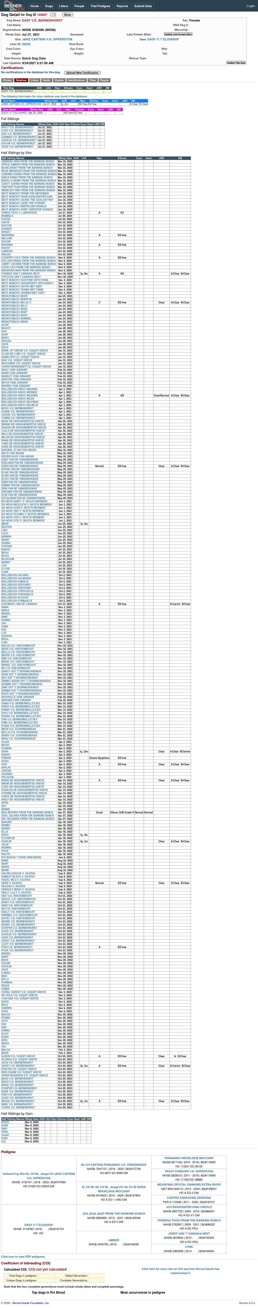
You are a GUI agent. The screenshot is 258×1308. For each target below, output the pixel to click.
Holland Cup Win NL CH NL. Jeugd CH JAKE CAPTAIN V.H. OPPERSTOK (39, 1176)
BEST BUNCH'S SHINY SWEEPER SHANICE (27, 209)
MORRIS (7, 536)
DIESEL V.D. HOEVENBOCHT (19, 899)
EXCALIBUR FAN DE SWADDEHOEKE (24, 498)
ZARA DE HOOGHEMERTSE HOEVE (23, 446)
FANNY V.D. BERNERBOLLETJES (21, 709)
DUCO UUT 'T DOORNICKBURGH (21, 693)
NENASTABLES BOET (14, 312)
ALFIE (5, 325)
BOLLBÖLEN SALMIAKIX (16, 578)
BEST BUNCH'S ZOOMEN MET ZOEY (23, 292)
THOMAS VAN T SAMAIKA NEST (21, 273)
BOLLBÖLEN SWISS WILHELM (20, 405)
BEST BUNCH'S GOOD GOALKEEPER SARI (27, 196)
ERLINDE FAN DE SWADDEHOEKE (22, 491)
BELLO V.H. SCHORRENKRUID (20, 732)
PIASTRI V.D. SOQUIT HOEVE (19, 1069)
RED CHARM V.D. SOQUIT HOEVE (22, 1072)
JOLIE (5, 844)
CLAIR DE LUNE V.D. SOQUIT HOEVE (24, 353)
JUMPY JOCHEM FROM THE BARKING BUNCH (29, 264)
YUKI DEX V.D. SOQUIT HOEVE (20, 998)
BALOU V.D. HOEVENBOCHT (18, 645)
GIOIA (5, 761)
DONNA (6, 620)
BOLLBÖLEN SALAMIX (15, 575)
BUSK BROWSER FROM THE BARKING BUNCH (29, 171)
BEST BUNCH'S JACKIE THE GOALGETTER (27, 199)
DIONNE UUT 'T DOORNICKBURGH (22, 684)
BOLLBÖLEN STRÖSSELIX (17, 591)
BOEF (5, 956)
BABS (5, 860)
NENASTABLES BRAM (15, 321)
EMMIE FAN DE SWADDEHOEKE (21, 485)
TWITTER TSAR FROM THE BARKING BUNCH (28, 187)
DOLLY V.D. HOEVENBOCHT (18, 911)
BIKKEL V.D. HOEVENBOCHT (19, 665)
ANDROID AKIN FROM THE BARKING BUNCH (28, 161)
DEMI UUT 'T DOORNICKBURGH (20, 674)
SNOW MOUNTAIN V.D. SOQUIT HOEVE (25, 1075)
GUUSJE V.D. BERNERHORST (19, 140)
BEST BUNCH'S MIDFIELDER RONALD (24, 206)
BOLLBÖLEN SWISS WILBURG (20, 395)
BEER (5, 523)
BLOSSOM (8, 559)
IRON (5, 1131)
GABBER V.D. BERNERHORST (19, 137)
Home (34, 6)
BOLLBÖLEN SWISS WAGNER (19, 389)
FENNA (6, 1017)
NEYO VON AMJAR (13, 453)
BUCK (5, 960)
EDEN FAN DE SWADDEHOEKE (20, 466)
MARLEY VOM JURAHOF (16, 376)
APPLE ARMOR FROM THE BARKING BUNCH (28, 164)
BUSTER (7, 527)
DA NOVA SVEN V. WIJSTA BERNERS (24, 507)
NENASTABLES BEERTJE (17, 299)
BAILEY (6, 328)
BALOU (6, 1014)
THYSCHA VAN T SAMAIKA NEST (21, 276)
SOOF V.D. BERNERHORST (18, 146)
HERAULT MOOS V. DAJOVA (18, 889)
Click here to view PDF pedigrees (23, 1257)
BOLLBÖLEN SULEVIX (15, 597)
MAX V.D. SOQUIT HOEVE (17, 360)
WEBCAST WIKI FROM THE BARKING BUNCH (28, 190)
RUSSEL (7, 341)
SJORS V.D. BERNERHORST (18, 1107)
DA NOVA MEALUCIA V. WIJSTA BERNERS (27, 504)
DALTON (7, 225)
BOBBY (6, 825)
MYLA (5, 979)
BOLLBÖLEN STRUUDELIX (17, 594)
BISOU (5, 745)
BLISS (5, 555)
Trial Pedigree (100, 6)
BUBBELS (7, 216)
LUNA (5, 572)
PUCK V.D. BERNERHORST (17, 950)
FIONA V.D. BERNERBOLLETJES (21, 725)
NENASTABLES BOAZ (14, 309)
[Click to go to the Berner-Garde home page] (14, 5)
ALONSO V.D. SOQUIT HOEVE (19, 1059)
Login (251, 6)
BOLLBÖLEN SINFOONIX (16, 588)
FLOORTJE (8, 838)
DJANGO (7, 228)
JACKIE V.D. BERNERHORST (19, 414)
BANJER (7, 822)
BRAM (5, 870)
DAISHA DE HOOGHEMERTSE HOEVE (24, 427)
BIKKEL (6, 613)
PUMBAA (7, 982)
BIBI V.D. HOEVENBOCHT (17, 658)
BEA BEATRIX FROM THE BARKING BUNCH (27, 812)
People (79, 6)
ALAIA (5, 742)
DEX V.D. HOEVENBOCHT (17, 895)
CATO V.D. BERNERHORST (17, 130)
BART (5, 863)
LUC (4, 632)
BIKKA (5, 610)
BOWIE (6, 809)
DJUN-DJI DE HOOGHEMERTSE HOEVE (25, 790)
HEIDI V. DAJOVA (12, 883)
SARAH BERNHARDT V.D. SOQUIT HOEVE (26, 366)
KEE (4, 1027)
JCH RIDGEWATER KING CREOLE (189, 1207)
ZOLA (5, 347)
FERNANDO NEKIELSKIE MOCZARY (189, 1158)
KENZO (6, 232)
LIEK (4, 530)
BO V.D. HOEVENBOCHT (16, 668)
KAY (4, 629)
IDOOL (5, 1122)
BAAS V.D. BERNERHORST (17, 1078)
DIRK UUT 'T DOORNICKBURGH (20, 687)
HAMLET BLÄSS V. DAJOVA (18, 876)
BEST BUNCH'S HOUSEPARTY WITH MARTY (28, 283)
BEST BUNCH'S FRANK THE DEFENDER (25, 193)
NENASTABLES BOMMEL (17, 318)
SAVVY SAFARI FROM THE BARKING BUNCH (28, 183)
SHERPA (7, 1008)
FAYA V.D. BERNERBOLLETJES (20, 713)
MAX (4, 976)
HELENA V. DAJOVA (13, 886)
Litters (63, 6)
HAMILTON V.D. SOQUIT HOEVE (20, 357)
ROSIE (5, 985)
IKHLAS (6, 767)
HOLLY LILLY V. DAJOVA (16, 892)
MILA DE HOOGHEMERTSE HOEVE (22, 434)
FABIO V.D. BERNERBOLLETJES (21, 703)
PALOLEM (8, 777)
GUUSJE (7, 841)
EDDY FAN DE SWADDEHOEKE (20, 459)
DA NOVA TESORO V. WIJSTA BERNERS (25, 514)
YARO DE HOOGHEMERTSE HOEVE (23, 443)
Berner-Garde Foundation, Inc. (31, 1303)
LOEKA (6, 972)
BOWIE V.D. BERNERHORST (18, 921)
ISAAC (5, 1135)
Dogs (49, 6)
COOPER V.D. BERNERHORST (19, 928)
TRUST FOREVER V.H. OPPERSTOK (189, 1171)
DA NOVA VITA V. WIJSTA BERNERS (23, 517)
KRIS (5, 1040)
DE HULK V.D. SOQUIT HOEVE (20, 995)
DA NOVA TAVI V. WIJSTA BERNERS (23, 511)
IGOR (5, 1125)
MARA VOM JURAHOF (15, 373)
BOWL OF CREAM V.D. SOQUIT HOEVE (25, 350)
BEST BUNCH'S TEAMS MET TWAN (22, 289)
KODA (5, 1037)
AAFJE (6, 222)
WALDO (6, 254)
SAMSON (7, 251)
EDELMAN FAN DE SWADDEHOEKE (22, 462)
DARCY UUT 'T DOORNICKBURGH (21, 671)
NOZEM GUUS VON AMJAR (18, 456)
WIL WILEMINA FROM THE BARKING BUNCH (28, 818)
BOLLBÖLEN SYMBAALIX (17, 600)
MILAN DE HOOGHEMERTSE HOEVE (23, 437)
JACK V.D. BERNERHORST (17, 937)
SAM (4, 642)
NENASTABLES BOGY (15, 315)
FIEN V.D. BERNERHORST (17, 1094)
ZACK (5, 344)
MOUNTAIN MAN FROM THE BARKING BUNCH (29, 270)
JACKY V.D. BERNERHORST (18, 940)
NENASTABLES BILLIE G (16, 302)
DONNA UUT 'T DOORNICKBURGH (21, 690)
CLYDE (6, 568)
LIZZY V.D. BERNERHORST (18, 944)
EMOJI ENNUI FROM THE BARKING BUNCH (27, 177)
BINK (5, 616)
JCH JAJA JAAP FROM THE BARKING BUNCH (113, 1213)
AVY (4, 806)
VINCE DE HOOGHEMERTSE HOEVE (23, 796)
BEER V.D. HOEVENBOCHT (18, 648)
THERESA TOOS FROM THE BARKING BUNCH (189, 1220)
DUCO (5, 1001)
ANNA (5, 607)
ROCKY (6, 248)
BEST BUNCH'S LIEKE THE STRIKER (23, 203)
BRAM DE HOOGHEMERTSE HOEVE (23, 783)
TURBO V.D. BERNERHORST (18, 418)
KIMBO (6, 1030)
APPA (5, 802)
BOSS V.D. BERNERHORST (18, 408)
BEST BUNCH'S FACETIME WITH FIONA (25, 280)
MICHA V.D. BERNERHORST (18, 1101)
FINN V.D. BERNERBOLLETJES (20, 722)
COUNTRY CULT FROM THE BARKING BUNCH (28, 257)
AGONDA (7, 774)
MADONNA (8, 235)
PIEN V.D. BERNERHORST (17, 947)
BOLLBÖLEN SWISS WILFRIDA (20, 402)
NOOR (5, 539)
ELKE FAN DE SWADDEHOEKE (20, 472)
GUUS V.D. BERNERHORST (18, 931)
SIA (4, 1046)
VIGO (5, 1011)
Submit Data (143, 6)
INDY (5, 1128)
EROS (5, 835)
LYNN (189, 1247)
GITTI (5, 1021)
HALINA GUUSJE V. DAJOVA (18, 873)
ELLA (5, 831)
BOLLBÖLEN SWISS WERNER (19, 392)
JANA (5, 626)
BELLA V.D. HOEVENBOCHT (18, 652)
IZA (4, 1141)
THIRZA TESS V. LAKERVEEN (19, 212)
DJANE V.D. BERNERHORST (18, 411)
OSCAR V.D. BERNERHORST (18, 143)
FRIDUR (6, 758)
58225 (26, 44)
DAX (4, 331)
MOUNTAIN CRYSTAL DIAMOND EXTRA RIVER (189, 1184)
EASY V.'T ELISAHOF (163, 39)
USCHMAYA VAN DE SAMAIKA (19, 604)
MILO (5, 1004)
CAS (4, 565)
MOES (5, 337)
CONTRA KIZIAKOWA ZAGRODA (189, 1198)
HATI (4, 764)
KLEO (5, 1033)
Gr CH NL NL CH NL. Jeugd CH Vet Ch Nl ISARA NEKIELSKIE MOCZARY (114, 1189)
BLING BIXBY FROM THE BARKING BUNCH (27, 167)
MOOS (5, 1043)
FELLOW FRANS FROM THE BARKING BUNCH (29, 260)
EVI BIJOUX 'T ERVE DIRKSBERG (21, 857)
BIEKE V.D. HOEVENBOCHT (18, 661)
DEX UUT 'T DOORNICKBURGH (20, 677)
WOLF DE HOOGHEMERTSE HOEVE (23, 799)
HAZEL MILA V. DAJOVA (16, 879)
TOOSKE (7, 546)
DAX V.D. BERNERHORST (17, 133)
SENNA (6, 543)
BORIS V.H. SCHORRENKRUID (19, 735)
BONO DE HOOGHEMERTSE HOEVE (23, 780)
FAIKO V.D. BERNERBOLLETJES (21, 706)
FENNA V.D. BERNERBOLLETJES (21, 716)
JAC (4, 623)
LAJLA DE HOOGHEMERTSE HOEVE (23, 430)
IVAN (4, 1138)
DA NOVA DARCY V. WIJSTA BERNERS (24, 501)
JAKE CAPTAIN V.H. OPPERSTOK (47, 39)
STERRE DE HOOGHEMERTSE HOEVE (24, 793)
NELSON (7, 238)
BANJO (6, 549)
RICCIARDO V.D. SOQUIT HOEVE (21, 363)
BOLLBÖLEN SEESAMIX (16, 584)
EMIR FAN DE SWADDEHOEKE (20, 482)
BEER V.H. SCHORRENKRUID (19, 729)
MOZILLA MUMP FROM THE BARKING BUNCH (29, 180)
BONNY (6, 562)
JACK (5, 969)
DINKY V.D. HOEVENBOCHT (18, 902)
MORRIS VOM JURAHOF (16, 385)
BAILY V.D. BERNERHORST (18, 127)
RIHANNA (7, 244)
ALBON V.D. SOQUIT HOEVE (18, 1056)
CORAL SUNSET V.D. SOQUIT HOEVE (24, 992)
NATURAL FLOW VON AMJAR (19, 450)
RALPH (6, 854)
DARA (5, 751)
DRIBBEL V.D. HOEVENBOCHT (20, 915)
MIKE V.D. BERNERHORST (17, 1104)
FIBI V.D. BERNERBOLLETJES (19, 719)
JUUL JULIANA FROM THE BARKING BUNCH (28, 815)
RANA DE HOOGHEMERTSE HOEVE (23, 440)
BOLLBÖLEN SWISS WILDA (18, 398)
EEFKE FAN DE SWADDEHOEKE (21, 469)
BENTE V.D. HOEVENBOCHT (18, 655)
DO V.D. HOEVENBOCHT (16, 908)
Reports (122, 6)
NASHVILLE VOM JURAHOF (18, 697)
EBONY (6, 754)
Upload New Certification (82, 73)
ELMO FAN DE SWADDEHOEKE (20, 475)
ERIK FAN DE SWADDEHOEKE (19, 488)
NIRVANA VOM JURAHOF (16, 700)
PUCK (5, 851)
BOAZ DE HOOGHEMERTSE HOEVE (23, 421)
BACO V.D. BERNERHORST (18, 1081)
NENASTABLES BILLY (15, 305)
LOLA (5, 533)
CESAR (6, 963)
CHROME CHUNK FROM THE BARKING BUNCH (29, 174)
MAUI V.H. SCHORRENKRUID (19, 738)
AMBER (114, 1240)
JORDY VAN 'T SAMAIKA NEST (189, 1233)
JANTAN (6, 770)
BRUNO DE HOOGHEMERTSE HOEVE (24, 424)
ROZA (5, 639)
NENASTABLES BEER (14, 296)
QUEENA (7, 636)
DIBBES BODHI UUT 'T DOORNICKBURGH (26, 681)
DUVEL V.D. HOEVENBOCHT (18, 918)
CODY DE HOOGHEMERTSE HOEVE (23, 786)
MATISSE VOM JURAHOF (16, 379)
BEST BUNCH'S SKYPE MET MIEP (22, 286)
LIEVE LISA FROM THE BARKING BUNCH (26, 267)
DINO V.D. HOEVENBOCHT (17, 905)
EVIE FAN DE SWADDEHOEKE (19, 495)
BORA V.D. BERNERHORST (18, 1085)
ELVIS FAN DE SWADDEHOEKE (20, 479)
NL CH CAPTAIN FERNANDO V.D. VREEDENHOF (114, 1165)
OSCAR (6, 241)
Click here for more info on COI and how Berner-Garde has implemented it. (180, 1271)
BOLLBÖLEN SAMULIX (15, 581)
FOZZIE (6, 219)
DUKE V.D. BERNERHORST (17, 1091)
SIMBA (6, 988)
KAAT (5, 334)
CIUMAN (6, 748)
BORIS (5, 867)
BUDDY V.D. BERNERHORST (18, 924)
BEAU (5, 552)
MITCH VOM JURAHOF (15, 382)
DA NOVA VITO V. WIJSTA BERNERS (23, 520)
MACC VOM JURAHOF (15, 369)
